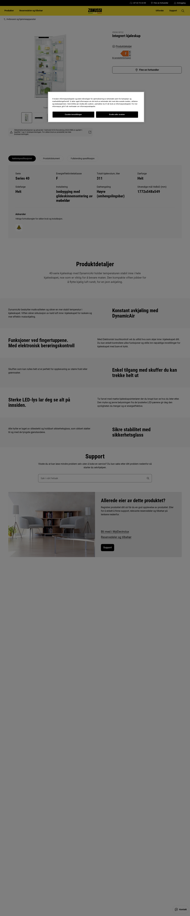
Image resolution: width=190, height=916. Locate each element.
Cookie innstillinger (73, 114)
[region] (96, 107)
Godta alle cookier (117, 114)
